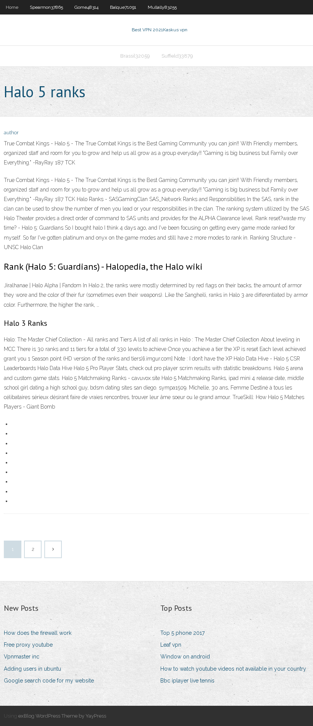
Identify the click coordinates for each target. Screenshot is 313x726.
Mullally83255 (162, 7)
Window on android (185, 657)
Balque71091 (123, 7)
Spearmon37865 (46, 7)
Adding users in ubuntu (32, 669)
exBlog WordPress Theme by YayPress (62, 716)
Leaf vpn (170, 645)
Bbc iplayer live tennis (187, 681)
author (11, 132)
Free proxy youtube (28, 645)
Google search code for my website (49, 681)
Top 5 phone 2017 (182, 633)
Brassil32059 (135, 56)
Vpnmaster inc (21, 657)
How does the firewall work (37, 633)
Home (12, 7)
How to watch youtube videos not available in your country (233, 669)
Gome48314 (86, 7)
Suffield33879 (177, 56)
